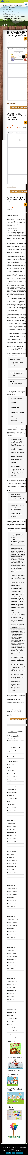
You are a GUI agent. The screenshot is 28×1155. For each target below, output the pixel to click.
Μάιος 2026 (9, 767)
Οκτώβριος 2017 (10, 962)
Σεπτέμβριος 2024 (11, 798)
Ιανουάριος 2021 (11, 863)
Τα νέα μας (25, 207)
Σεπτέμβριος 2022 (11, 838)
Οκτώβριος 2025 (10, 789)
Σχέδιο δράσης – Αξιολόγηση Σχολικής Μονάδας (12, 12)
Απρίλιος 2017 (10, 975)
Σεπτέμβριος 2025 (11, 792)
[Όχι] (26, 1149)
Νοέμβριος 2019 (10, 897)
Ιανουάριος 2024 (11, 807)
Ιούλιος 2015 (10, 1021)
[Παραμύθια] (15, 1048)
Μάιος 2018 (9, 941)
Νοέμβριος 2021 (10, 845)
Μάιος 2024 (9, 801)
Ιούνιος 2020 (10, 876)
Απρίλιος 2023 (10, 817)
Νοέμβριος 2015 (10, 1012)
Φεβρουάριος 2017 (11, 981)
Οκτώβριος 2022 (10, 835)
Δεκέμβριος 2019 (11, 894)
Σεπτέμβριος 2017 (11, 965)
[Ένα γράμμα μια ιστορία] (12, 1085)
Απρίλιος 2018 (10, 944)
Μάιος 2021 (9, 857)
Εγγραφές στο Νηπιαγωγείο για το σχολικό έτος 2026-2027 (14, 16)
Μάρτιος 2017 (10, 978)
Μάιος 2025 (9, 795)
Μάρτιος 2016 (10, 1006)
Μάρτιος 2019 (10, 916)
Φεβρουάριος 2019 (11, 919)
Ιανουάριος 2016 (11, 1009)
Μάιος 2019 (9, 910)
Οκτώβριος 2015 (10, 1015)
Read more (19, 1152)
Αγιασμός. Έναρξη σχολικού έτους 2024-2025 (16, 199)
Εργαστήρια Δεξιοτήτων (9, 14)
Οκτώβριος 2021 (10, 848)
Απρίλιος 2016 (10, 1003)
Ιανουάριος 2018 (11, 953)
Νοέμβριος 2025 (10, 786)
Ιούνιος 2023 (10, 814)
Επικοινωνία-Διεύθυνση (16, 5)
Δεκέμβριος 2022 (11, 829)
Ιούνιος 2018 (10, 937)
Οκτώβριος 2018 (10, 931)
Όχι (13, 1152)
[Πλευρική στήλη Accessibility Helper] (26, 4)
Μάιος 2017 (9, 972)
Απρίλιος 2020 (10, 882)
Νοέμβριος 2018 (10, 928)
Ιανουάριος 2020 (11, 891)
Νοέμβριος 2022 (10, 832)
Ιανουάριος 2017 (11, 984)
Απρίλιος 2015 (10, 1027)
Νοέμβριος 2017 (10, 959)
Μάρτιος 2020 (10, 885)
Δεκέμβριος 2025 (11, 783)
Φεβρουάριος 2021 (11, 860)
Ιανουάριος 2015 (11, 1034)
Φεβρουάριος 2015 (11, 1030)
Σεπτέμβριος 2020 (11, 872)
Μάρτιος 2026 (10, 773)
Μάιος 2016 (9, 999)
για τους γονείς (7, 9)
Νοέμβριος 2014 (10, 1037)
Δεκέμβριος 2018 (11, 925)
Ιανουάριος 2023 (11, 826)
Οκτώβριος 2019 (10, 900)
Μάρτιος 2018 (10, 947)
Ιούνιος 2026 (10, 764)
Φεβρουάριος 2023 (11, 823)
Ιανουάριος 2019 (11, 922)
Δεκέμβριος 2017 (11, 956)
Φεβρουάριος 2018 (11, 950)
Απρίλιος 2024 (10, 804)
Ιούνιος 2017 (10, 968)
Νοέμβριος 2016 (10, 990)
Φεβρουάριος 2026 (11, 776)
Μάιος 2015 (9, 1024)
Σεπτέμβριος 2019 (11, 903)
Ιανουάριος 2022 (11, 841)
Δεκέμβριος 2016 (11, 987)
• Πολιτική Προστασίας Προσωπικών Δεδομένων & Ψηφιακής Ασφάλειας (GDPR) (14, 18)
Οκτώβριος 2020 (10, 869)
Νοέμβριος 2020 (10, 866)
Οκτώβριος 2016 (10, 993)
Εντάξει (9, 1152)
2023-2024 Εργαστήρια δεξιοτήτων (7, 22)
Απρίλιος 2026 (10, 770)
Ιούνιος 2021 (10, 854)
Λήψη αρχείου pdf (11, 103)
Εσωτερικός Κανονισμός (9, 7)
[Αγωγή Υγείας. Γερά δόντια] (15, 1103)
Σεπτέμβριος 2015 (11, 1018)
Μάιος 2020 (9, 879)
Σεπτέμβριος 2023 (11, 810)
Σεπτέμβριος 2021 (11, 851)
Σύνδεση (8, 1)
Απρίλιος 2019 (10, 913)
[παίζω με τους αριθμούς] (14, 1119)
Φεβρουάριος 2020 (11, 888)
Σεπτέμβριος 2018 (11, 934)
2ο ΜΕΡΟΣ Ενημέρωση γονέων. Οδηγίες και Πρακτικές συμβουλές (17, 34)
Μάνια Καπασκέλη (15, 42)
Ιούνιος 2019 (10, 906)
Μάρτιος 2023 (10, 820)
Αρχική (5, 5)
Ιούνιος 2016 (10, 996)
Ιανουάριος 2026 (11, 779)
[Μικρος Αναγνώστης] (15, 1064)
